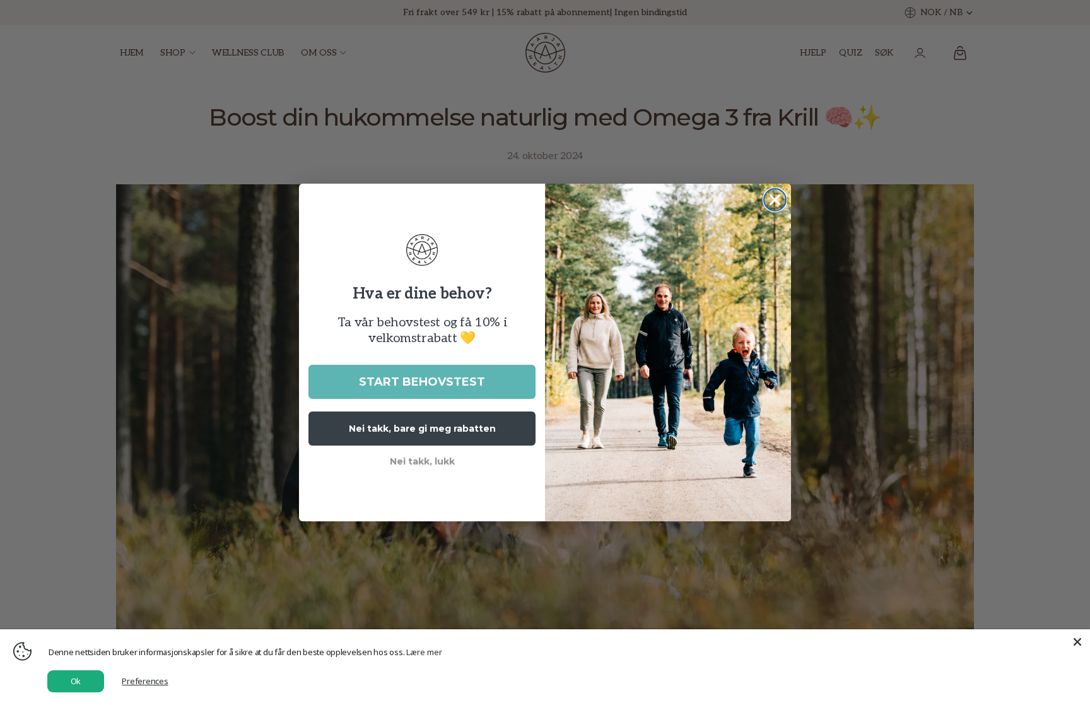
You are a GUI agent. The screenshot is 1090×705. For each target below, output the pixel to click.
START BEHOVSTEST (422, 382)
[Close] (1077, 642)
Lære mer (424, 652)
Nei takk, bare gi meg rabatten (422, 428)
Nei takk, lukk (422, 461)
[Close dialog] (775, 200)
